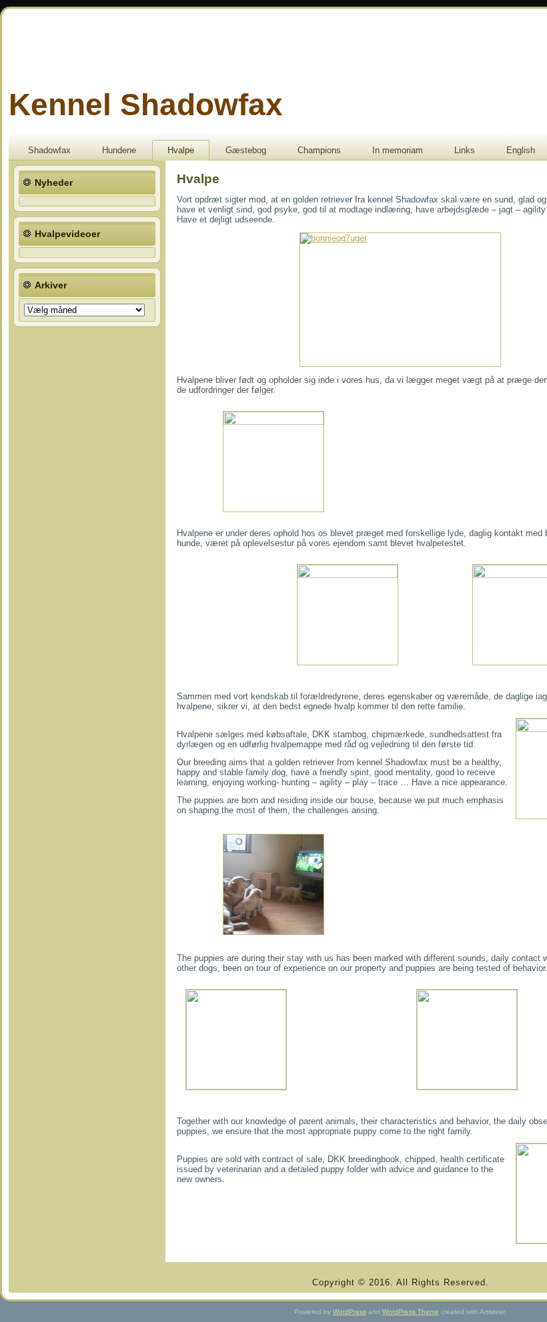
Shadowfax (49, 150)
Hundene (119, 150)
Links (464, 150)
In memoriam (397, 150)
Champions (319, 150)
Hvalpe (180, 150)
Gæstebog (245, 150)
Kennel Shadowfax (146, 104)
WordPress (349, 1311)
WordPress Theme (410, 1311)
